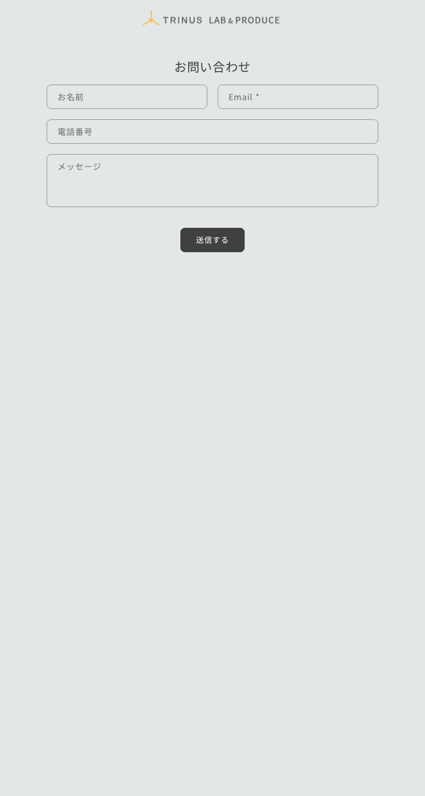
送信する (212, 239)
